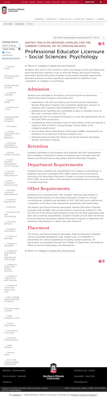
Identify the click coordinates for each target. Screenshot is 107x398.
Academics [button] (39, 19)
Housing (91, 370)
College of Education (10, 245)
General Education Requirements (11, 173)
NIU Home (8, 24)
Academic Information (10, 230)
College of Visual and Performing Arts (10, 288)
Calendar (32, 2)
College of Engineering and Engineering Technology (10, 255)
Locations (100, 19)
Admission (12, 126)
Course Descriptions (10, 324)
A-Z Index (24, 2)
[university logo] (53, 371)
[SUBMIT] (100, 2)
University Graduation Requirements (11, 145)
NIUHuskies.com (80, 382)
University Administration (11, 339)
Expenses (11, 207)
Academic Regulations (10, 201)
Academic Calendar (10, 94)
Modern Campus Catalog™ (84, 395)
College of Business (10, 237)
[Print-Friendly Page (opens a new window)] (99, 43)
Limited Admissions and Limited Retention (11, 134)
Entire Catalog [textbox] (9, 46)
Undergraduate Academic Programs (11, 119)
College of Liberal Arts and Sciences (10, 278)
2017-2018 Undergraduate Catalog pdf (11, 362)
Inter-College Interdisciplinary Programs (12, 299)
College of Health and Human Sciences (10, 268)
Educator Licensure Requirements (11, 192)
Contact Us (7, 382)
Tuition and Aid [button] (65, 19)
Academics (19, 24)
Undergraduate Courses (11, 86)
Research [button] (90, 19)
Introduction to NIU (11, 108)
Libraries (47, 2)
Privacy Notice (15, 390)
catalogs (16, 395)
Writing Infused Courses (11, 154)
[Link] (29, 7)
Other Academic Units (11, 317)
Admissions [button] (51, 19)
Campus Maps (9, 354)
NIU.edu (6, 2)
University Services (10, 223)
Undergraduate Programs (11, 77)
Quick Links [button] (73, 2)
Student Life (79, 19)
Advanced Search (11, 58)
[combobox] (79, 37)
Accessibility (79, 376)
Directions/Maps (18, 370)
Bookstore (7, 370)
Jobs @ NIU (90, 376)
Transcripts (21, 376)
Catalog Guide (9, 101)
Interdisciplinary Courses (12, 310)
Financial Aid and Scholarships (11, 214)
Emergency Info (80, 370)
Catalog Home (9, 68)
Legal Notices (8, 346)
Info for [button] (64, 2)
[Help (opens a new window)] (103, 43)
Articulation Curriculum (11, 332)
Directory (40, 2)
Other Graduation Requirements (11, 183)
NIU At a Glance (9, 376)
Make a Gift (56, 2)
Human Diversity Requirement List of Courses (11, 163)
